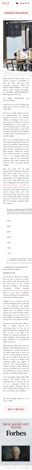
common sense (8, 156)
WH (5, 3)
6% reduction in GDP (19, 290)
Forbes (27, 398)
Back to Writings (16, 409)
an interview (25, 173)
